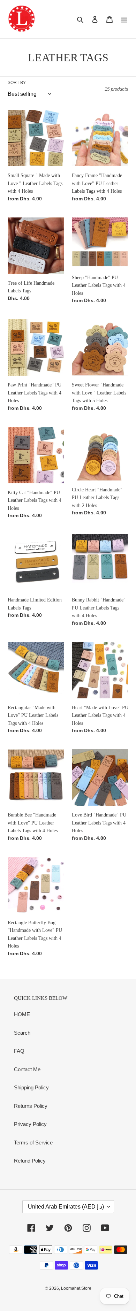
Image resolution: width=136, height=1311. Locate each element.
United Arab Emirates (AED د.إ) (66, 1207)
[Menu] (124, 19)
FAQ (19, 1051)
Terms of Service (33, 1142)
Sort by (17, 82)
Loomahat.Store (76, 1288)
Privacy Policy (30, 1124)
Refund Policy (30, 1161)
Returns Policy (30, 1106)
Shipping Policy (31, 1087)
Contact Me (27, 1069)
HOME (22, 1014)
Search (22, 1033)
